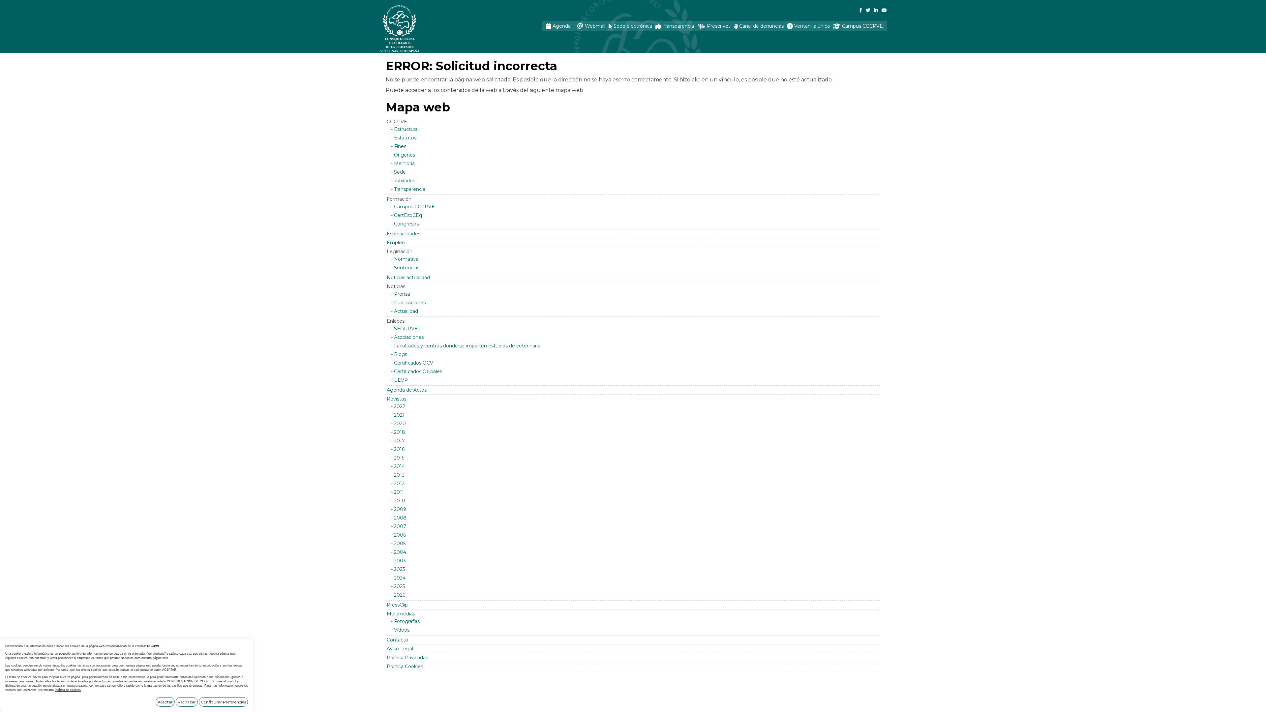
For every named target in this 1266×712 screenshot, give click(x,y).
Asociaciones (409, 337)
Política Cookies (405, 666)
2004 (400, 552)
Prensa (402, 294)
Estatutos (405, 138)
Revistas (396, 399)
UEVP (401, 380)
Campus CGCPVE (414, 207)
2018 (399, 432)
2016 (399, 449)
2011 (399, 492)
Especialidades (403, 234)
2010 (399, 501)
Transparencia (409, 189)
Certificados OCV (413, 363)
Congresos (406, 224)
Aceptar (165, 701)
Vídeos (401, 630)
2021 (399, 415)
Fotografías (407, 621)
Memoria (404, 163)
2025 (399, 586)
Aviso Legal (400, 649)
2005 (400, 544)
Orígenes (404, 155)
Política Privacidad (408, 658)
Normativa (406, 259)
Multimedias (401, 614)
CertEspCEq (408, 215)
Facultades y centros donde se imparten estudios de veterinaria (467, 346)
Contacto (397, 640)
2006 (400, 535)
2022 (399, 406)
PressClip (397, 605)
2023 (399, 569)
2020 (400, 424)
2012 (399, 484)
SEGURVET (407, 329)
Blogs (400, 354)
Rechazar (187, 701)
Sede (400, 172)
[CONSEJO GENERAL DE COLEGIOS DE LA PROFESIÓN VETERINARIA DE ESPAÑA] (417, 28)
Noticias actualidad (408, 278)
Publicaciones (410, 303)
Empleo (396, 243)
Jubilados (404, 181)
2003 (400, 561)
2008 (400, 518)
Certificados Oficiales (418, 371)
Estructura (406, 129)
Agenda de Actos (407, 390)
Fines (400, 146)
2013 (399, 475)
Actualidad (406, 311)
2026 (399, 595)
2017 (399, 441)
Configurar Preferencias (223, 701)
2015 (399, 458)
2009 (400, 509)
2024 (400, 578)
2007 (400, 526)
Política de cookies (68, 690)
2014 (399, 466)
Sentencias (406, 268)
